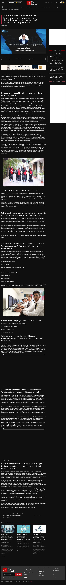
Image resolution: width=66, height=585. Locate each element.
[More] (44, 59)
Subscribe (18, 574)
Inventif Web (30, 581)
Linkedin (56, 572)
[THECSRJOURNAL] (32, 3)
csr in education (8, 513)
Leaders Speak (4, 25)
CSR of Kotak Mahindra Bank (18, 513)
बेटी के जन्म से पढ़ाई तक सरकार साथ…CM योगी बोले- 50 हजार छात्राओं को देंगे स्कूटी (56, 76)
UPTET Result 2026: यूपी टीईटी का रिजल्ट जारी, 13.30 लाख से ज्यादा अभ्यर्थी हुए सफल (56, 69)
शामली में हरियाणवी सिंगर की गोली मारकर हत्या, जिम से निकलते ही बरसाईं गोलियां (56, 62)
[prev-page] (2, 556)
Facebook (56, 568)
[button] (6, 2)
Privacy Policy (15, 577)
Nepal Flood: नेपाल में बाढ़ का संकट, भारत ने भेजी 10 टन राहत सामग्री (56, 55)
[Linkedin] (56, 2)
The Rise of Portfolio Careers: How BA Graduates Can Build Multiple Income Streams (23, 537)
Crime (51, 65)
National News (53, 57)
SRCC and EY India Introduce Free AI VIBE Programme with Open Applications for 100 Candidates (7, 538)
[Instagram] (54, 2)
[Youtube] (53, 577)
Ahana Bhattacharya (9, 59)
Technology (4, 542)
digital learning (6, 515)
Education (19, 541)
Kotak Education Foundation (15, 515)
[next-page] (4, 556)
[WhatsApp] (39, 515)
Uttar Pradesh (53, 79)
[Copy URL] (36, 515)
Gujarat (34, 542)
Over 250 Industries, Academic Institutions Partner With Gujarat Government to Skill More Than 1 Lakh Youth (39, 538)
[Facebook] (52, 2)
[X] (59, 2)
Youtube (56, 577)
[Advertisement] (57, 37)
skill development (6, 517)
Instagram (57, 570)
